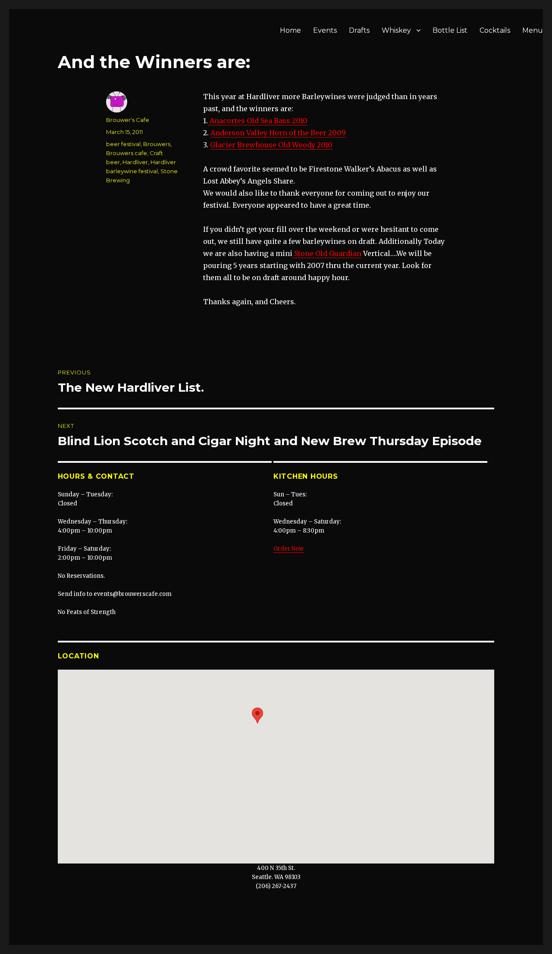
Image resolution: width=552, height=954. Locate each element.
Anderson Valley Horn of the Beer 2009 (278, 132)
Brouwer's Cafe (127, 119)
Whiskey (396, 30)
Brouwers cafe (126, 153)
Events (325, 30)
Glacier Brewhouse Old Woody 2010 (271, 144)
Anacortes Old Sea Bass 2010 (257, 120)
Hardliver (135, 162)
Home (290, 30)
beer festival (123, 143)
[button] (257, 715)
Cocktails (495, 30)
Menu (532, 30)
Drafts (359, 30)
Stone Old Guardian (326, 253)
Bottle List (450, 30)
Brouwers (156, 143)
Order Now (288, 548)
